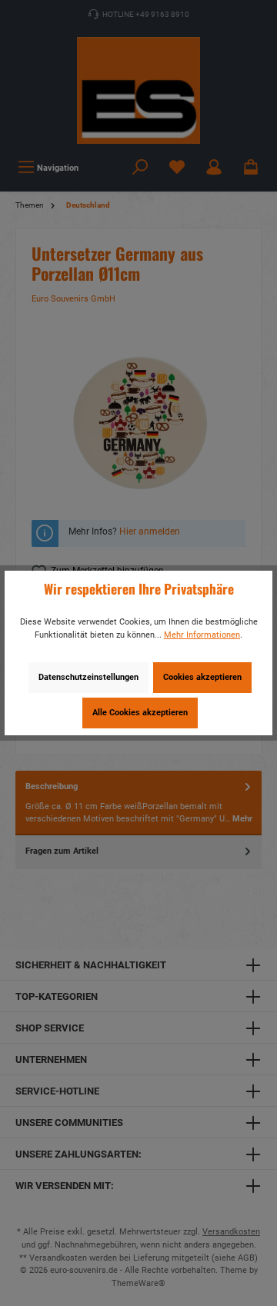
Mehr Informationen (202, 635)
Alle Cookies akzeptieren (140, 713)
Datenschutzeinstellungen (88, 677)
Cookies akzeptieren (202, 677)
